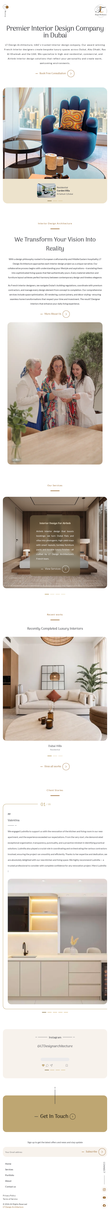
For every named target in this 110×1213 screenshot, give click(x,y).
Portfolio (9, 1175)
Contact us (10, 1186)
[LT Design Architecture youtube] (104, 1197)
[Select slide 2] (58, 591)
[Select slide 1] (52, 591)
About (8, 1180)
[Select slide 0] (47, 591)
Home (8, 1163)
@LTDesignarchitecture (55, 1046)
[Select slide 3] (63, 591)
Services (9, 1169)
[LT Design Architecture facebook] (104, 1205)
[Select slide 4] (66, 1012)
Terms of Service (10, 1199)
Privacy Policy (9, 1195)
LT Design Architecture (13, 1207)
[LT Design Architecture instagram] (104, 1189)
